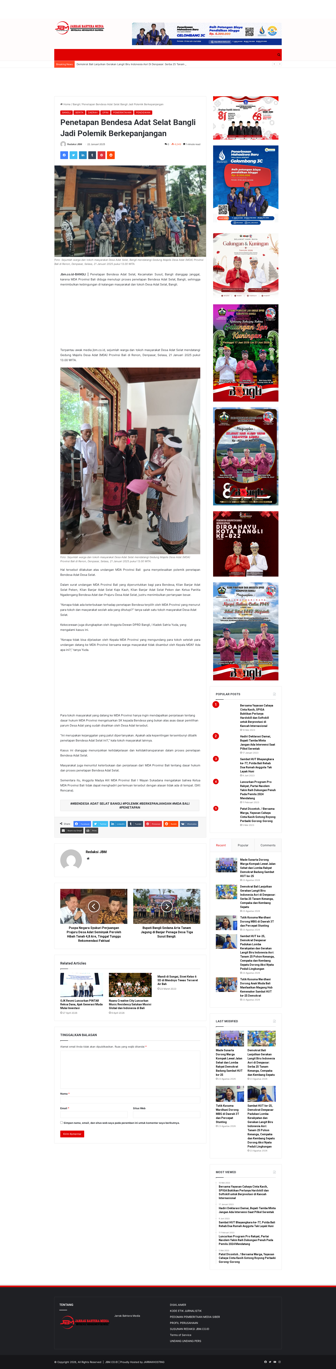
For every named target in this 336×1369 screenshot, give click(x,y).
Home (67, 104)
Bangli (76, 104)
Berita (79, 112)
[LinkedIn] (83, 155)
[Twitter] (73, 155)
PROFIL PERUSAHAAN (184, 1322)
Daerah (93, 112)
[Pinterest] (101, 155)
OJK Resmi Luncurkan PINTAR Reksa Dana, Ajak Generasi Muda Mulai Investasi (81, 1004)
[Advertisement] (168, 9)
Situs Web (139, 1108)
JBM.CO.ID (111, 1362)
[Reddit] (111, 155)
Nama (65, 1093)
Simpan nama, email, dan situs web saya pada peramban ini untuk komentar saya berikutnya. (122, 1122)
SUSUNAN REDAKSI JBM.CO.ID (189, 1328)
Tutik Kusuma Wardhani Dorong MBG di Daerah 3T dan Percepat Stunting (257, 921)
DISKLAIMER (178, 1304)
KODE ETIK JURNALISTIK (186, 1310)
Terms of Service (180, 1335)
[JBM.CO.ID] (79, 28)
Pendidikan (143, 112)
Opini (105, 112)
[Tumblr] (92, 155)
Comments (268, 845)
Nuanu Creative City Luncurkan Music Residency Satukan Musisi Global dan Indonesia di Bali (130, 1004)
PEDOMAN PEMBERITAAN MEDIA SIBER (195, 1316)
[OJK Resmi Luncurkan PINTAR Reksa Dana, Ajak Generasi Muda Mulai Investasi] (81, 985)
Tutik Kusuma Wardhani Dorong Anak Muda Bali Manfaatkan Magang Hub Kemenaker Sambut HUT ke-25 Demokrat (256, 987)
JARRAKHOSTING (154, 1362)
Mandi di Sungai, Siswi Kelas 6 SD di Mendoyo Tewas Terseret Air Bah (178, 980)
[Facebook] (64, 155)
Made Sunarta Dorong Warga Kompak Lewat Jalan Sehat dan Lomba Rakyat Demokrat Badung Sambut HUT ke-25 (258, 868)
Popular (243, 845)
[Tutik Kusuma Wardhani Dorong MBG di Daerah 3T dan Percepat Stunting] (226, 923)
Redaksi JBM (74, 144)
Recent (221, 845)
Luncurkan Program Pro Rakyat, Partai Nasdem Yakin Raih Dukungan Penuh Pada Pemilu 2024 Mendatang (258, 790)
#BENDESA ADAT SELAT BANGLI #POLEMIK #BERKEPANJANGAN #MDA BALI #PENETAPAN (130, 805)
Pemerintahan (122, 112)
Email (64, 1108)
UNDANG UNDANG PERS (185, 1341)
